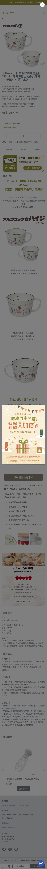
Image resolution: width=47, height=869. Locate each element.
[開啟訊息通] (41, 863)
